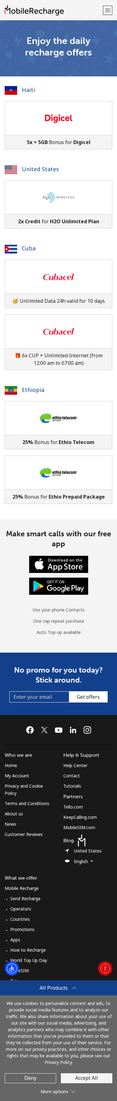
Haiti (27, 90)
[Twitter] (46, 730)
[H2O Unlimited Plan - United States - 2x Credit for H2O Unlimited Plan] (58, 204)
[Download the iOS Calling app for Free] (58, 564)
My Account (17, 776)
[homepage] (53, 10)
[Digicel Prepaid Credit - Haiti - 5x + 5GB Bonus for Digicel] (58, 125)
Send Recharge (25, 898)
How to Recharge (28, 950)
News (10, 824)
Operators (20, 909)
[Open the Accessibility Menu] (12, 968)
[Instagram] (87, 730)
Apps (15, 940)
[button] (107, 10)
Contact (71, 776)
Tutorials (72, 786)
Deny (30, 1077)
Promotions (22, 929)
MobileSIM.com (79, 827)
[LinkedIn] (74, 730)
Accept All (86, 1077)
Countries (20, 919)
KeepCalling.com (80, 817)
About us (14, 814)
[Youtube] (60, 730)
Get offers (88, 696)
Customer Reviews (24, 834)
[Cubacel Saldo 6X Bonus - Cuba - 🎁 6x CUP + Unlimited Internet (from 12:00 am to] (58, 342)
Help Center (75, 765)
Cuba (28, 248)
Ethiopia (32, 390)
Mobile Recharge (22, 888)
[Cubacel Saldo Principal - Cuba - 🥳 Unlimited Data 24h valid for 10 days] (58, 284)
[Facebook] (31, 730)
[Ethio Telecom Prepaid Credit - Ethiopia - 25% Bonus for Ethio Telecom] (58, 425)
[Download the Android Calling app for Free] (58, 585)
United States (39, 169)
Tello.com (73, 807)
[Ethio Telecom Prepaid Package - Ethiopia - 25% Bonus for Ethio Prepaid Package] (58, 480)
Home (11, 765)
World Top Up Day (28, 960)
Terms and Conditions (27, 803)
